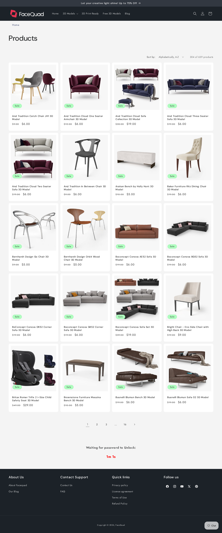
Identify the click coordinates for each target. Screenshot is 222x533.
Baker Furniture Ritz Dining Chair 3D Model (186, 188)
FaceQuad (120, 525)
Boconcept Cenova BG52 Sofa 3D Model (187, 258)
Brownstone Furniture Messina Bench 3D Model (82, 399)
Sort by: (151, 57)
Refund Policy (119, 503)
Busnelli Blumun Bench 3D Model (135, 397)
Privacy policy (120, 485)
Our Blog (14, 491)
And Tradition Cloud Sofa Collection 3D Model (131, 118)
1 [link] (87, 424)
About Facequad (18, 485)
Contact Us (66, 485)
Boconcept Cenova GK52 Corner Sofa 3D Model (83, 329)
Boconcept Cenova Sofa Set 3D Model (135, 329)
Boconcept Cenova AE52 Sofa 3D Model (136, 258)
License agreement (122, 491)
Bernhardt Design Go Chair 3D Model (30, 258)
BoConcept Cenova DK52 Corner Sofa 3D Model (32, 329)
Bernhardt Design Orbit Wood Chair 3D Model (82, 258)
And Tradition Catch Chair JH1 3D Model (32, 118)
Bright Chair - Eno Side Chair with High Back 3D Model (188, 329)
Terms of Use (119, 497)
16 (125, 424)
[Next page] (134, 424)
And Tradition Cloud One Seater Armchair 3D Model (83, 118)
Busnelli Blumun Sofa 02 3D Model (187, 397)
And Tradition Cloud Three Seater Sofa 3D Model (187, 118)
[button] (70, 13)
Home (15, 25)
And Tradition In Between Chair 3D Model (85, 188)
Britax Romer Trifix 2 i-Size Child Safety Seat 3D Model (31, 399)
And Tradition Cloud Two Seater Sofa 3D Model (31, 188)
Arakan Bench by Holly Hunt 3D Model (134, 188)
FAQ (62, 491)
